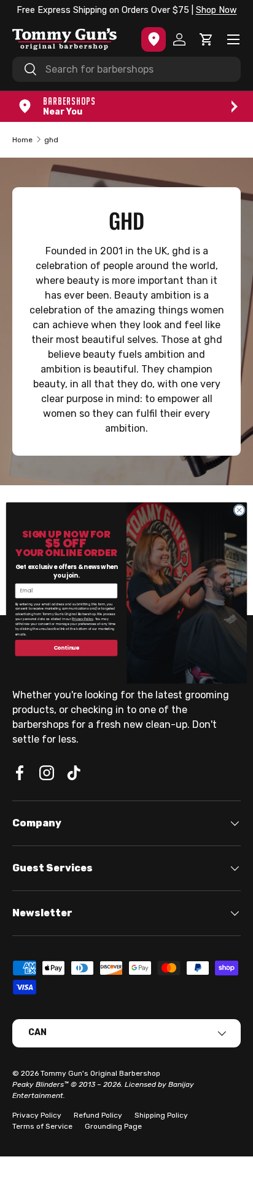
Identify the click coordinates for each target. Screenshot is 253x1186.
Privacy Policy (82, 619)
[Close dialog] (239, 510)
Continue (66, 647)
